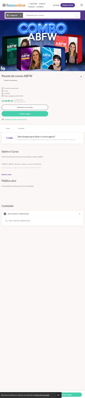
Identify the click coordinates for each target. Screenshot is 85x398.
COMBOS (40, 7)
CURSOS (42, 4)
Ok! (58, 395)
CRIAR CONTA (67, 5)
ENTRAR (56, 5)
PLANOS (31, 7)
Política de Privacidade (41, 395)
